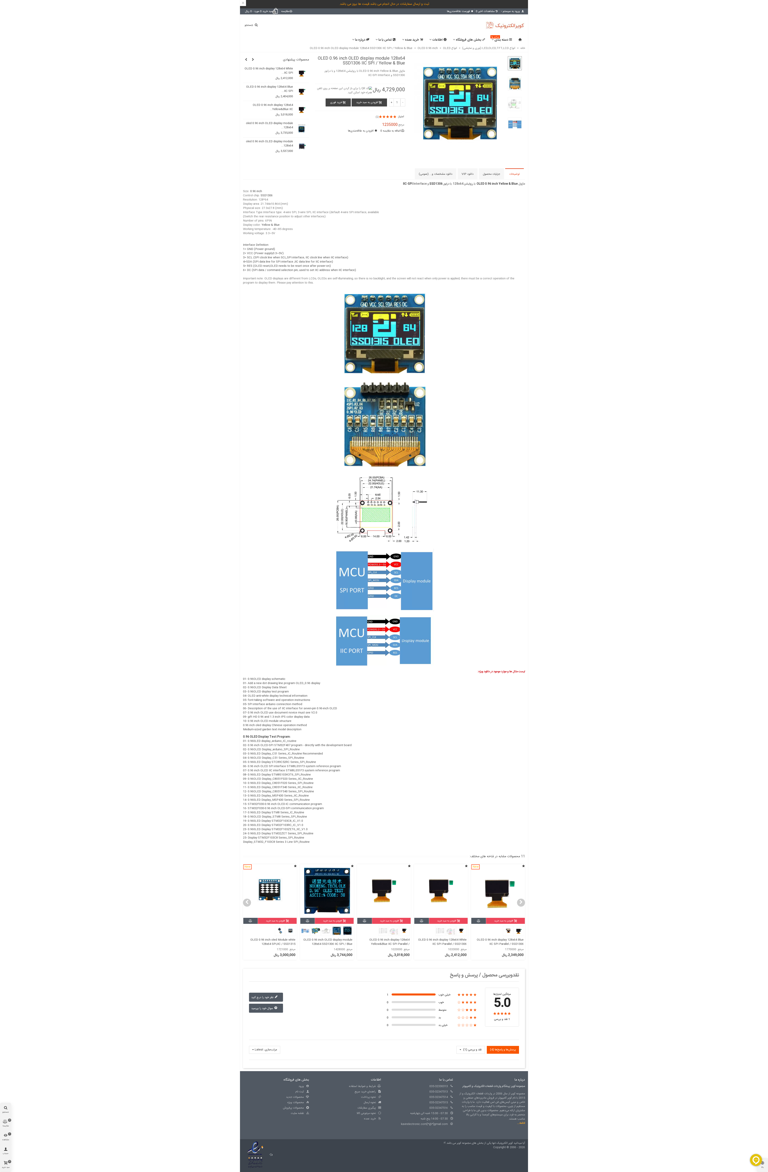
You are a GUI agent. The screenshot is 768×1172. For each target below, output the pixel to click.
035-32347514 (438, 1097)
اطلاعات (437, 40)
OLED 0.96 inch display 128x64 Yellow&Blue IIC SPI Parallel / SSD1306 (446, 944)
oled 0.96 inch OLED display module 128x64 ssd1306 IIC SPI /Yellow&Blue (270, 942)
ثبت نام (299, 1091)
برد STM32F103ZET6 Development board (270, 71)
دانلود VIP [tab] (468, 174)
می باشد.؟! (450, 1143)
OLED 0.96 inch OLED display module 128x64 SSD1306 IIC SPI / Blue (385, 942)
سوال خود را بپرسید (262, 1008)
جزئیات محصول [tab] (491, 174)
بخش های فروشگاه (468, 40)
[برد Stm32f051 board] (302, 92)
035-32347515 (438, 1102)
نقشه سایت (297, 1113)
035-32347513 (438, 1091)
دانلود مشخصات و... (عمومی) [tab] (435, 174)
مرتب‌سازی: (270, 1050)
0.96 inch (256, 191)
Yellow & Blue (271, 225)
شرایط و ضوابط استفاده (362, 1086)
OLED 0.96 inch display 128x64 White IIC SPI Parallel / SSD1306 (499, 942)
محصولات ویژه (295, 1102)
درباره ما (360, 40)
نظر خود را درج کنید (262, 997)
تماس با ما (385, 40)
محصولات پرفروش (293, 1108)
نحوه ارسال (370, 1102)
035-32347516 (438, 1108)
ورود (301, 1086)
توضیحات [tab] (514, 174)
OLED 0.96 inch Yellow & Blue (497, 184)
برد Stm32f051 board (279, 87)
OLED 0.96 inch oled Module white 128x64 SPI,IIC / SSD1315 (329, 942)
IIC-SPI (408, 184)
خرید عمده (412, 40)
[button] (253, 60)
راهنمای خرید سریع (365, 1091)
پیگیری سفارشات (366, 1108)
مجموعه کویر (463, 1143)
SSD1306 (436, 184)
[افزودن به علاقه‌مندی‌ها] (523, 866)
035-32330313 (438, 1086)
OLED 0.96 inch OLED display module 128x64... (268, 107)
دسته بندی (499, 39)
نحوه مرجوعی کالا (366, 1113)
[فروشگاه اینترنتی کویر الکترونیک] (503, 25)
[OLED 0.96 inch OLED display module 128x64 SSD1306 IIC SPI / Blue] (302, 128)
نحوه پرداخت (368, 1097)
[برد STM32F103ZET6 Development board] (302, 74)
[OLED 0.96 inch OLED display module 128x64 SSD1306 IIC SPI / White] (302, 110)
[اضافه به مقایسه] (478, 921)
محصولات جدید (295, 1097)
